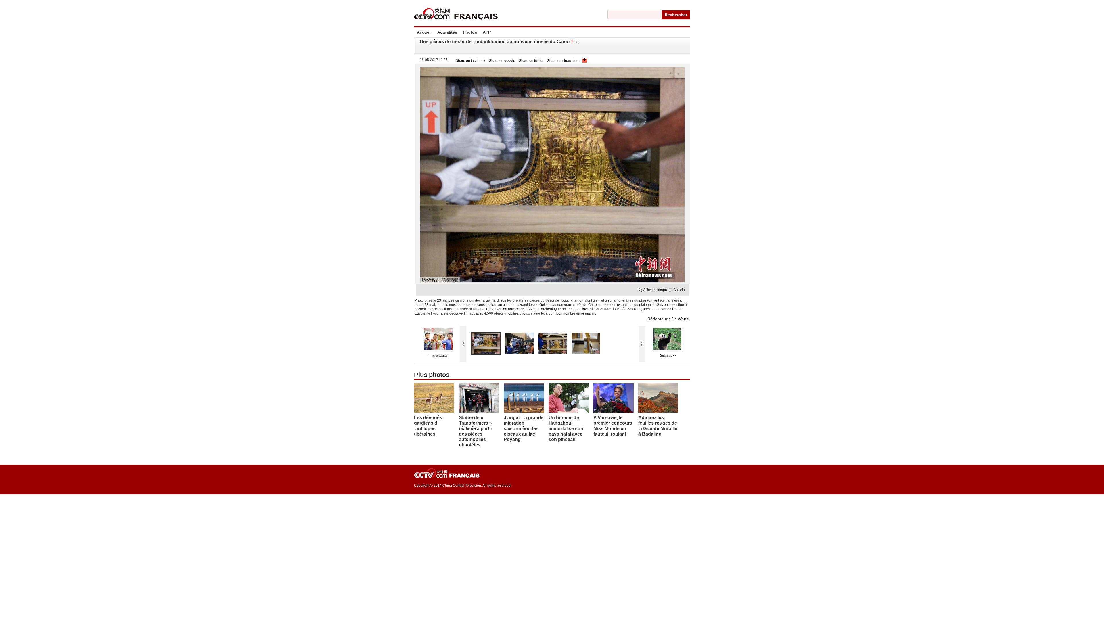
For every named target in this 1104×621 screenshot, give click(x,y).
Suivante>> (668, 356)
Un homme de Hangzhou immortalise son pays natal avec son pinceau (566, 428)
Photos (470, 32)
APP (487, 32)
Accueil (424, 32)
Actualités (447, 32)
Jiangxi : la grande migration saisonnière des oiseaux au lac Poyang (524, 428)
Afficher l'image (655, 290)
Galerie (679, 290)
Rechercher (676, 14)
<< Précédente (437, 356)
